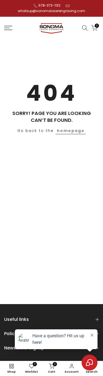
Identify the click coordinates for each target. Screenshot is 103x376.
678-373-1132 (49, 5)
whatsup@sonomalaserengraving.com (51, 11)
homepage (71, 130)
